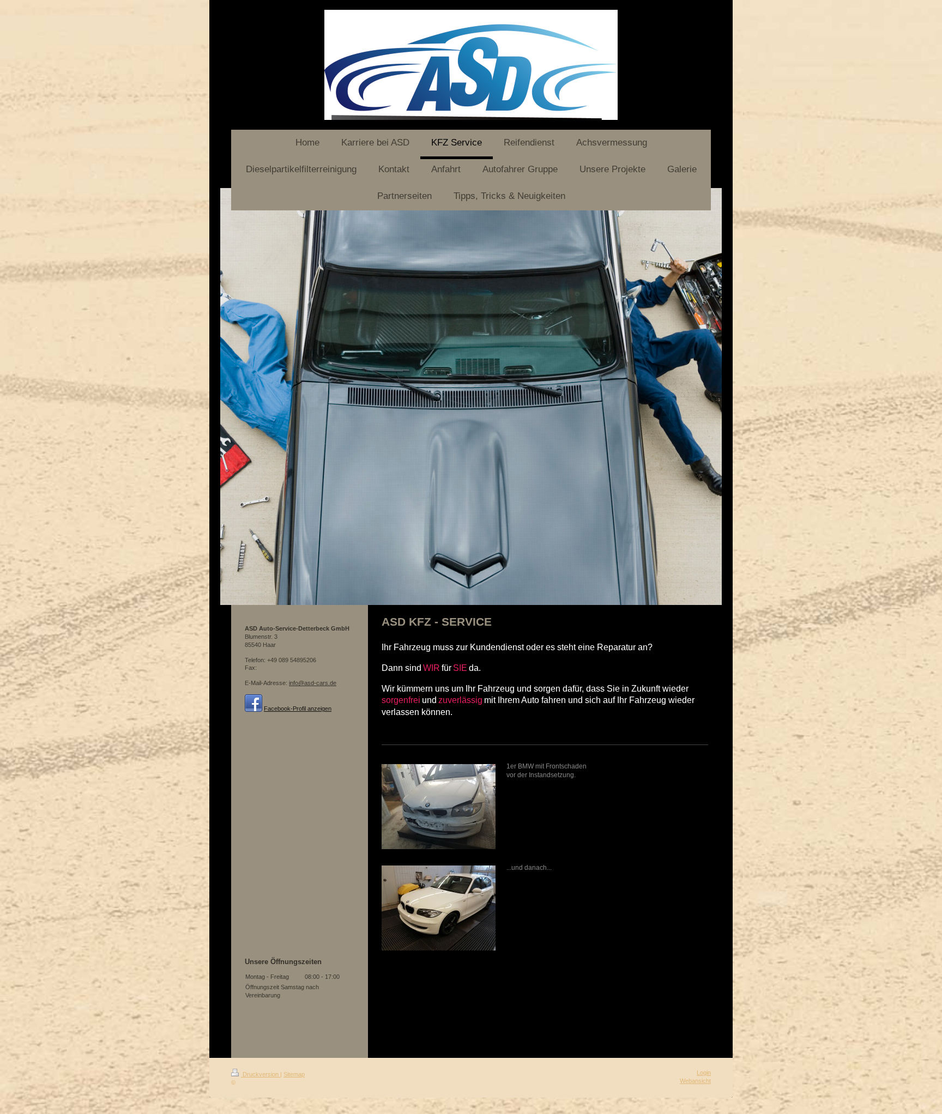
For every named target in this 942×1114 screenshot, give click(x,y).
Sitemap (294, 1074)
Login (704, 1072)
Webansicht (695, 1080)
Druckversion (260, 1074)
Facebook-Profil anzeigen (297, 708)
